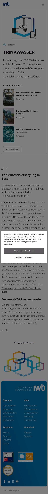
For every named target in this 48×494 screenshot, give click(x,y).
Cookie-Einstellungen (23, 257)
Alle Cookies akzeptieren (24, 251)
